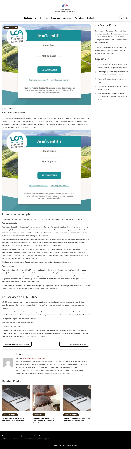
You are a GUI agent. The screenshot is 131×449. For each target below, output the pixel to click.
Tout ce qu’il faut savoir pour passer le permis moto (113, 80)
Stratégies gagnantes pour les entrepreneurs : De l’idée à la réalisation (44, 420)
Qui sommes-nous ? (28, 436)
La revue (14, 436)
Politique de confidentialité (23, 439)
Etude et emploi (30, 18)
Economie (44, 18)
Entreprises (55, 18)
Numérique (67, 18)
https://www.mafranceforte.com (34, 358)
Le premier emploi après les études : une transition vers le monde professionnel (76, 420)
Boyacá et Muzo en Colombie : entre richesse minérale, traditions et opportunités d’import (113, 66)
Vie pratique (79, 18)
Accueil (4, 436)
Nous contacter (44, 436)
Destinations (92, 18)
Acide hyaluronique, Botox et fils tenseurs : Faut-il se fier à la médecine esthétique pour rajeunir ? (112, 96)
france (19, 354)
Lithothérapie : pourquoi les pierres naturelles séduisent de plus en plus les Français (113, 73)
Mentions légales (43, 439)
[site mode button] (121, 18)
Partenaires (6, 439)
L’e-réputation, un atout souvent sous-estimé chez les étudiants (113, 87)
